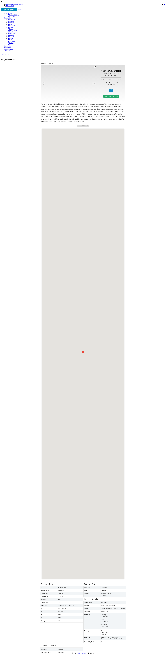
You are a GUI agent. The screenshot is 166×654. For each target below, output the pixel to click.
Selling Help (7, 47)
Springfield (12, 41)
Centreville (12, 25)
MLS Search (12, 16)
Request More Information (111, 96)
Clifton (11, 27)
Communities (7, 18)
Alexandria (12, 19)
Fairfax (11, 29)
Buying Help (7, 46)
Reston (11, 40)
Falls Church (12, 32)
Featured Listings (14, 15)
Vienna (11, 44)
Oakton (11, 38)
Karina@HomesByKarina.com (14, 4)
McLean (11, 36)
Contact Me (7, 50)
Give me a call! (5, 54)
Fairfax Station (13, 30)
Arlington (11, 21)
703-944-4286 (10, 6)
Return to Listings (47, 63)
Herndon (11, 35)
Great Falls (12, 33)
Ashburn (11, 22)
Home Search (8, 13)
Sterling (11, 43)
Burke (11, 24)
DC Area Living (8, 49)
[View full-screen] (95, 67)
